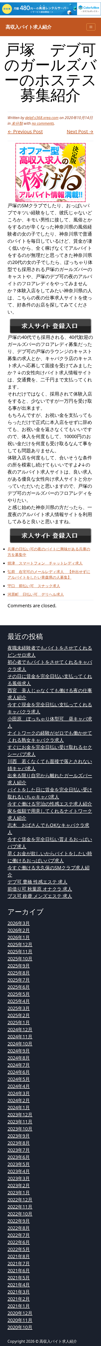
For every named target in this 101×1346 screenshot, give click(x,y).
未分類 (17, 123)
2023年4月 (19, 1171)
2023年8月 (19, 1143)
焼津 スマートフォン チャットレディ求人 (45, 563)
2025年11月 (20, 951)
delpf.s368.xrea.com (41, 117)
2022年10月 (20, 1214)
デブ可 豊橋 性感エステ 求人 (37, 882)
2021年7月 (19, 1263)
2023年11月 (20, 1121)
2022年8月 (19, 1228)
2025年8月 (19, 973)
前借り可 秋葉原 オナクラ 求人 (40, 889)
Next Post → (80, 131)
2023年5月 (19, 1164)
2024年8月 (19, 1058)
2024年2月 (19, 1100)
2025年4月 (19, 1001)
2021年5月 (19, 1277)
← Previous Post (25, 131)
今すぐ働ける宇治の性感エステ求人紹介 (50, 804)
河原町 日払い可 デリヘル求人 (36, 594)
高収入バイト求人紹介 (28, 27)
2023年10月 (20, 1129)
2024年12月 (20, 1029)
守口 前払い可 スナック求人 (34, 585)
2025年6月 (19, 987)
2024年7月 (19, 1065)
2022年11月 (20, 1207)
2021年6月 (19, 1270)
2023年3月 (19, 1178)
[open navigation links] (90, 26)
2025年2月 (19, 1015)
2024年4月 (19, 1086)
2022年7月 (19, 1235)
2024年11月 (20, 1036)
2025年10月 (20, 958)
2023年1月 (19, 1192)
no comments (43, 123)
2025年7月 (19, 980)
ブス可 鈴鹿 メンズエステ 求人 (40, 896)
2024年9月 (19, 1051)
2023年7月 (19, 1150)
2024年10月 (20, 1043)
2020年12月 (20, 1313)
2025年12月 (20, 944)
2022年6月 (19, 1242)
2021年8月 (19, 1256)
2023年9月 (19, 1136)
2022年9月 (19, 1221)
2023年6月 (19, 1157)
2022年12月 (20, 1199)
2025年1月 (19, 1022)
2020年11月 (20, 1320)
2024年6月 (19, 1072)
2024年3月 (19, 1093)
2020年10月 (20, 1327)
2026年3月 (19, 923)
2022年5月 (19, 1249)
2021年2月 (19, 1299)
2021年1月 (19, 1306)
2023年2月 (19, 1185)
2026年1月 (19, 937)
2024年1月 (19, 1107)
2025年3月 (19, 1008)
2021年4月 (19, 1284)
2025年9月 (19, 965)
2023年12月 (20, 1114)
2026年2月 (19, 930)
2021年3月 (19, 1292)
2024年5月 (19, 1079)
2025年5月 (19, 994)
